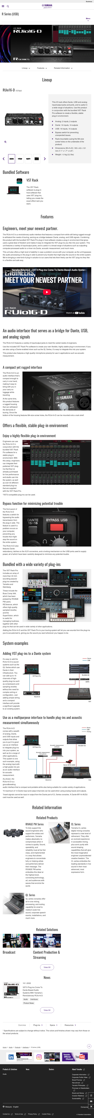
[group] (11, 158)
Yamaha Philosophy (78, 1085)
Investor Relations (78, 1096)
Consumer (84, 1107)
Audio (10, 1047)
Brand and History (78, 1093)
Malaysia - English (12, 1107)
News (27, 1069)
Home (5, 1047)
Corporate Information (79, 1074)
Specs (52, 1025)
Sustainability (76, 1098)
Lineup (25, 68)
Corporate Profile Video (79, 1077)
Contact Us (6, 1114)
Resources (69, 1025)
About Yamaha (77, 1069)
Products (17, 1047)
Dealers (51, 1069)
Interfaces (26, 1047)
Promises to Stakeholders (80, 1088)
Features (40, 68)
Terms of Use (19, 1114)
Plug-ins (36, 1025)
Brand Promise (77, 1080)
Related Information (62, 68)
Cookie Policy (46, 1114)
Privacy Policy (32, 1114)
